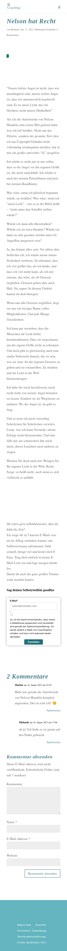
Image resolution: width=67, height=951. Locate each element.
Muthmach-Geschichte (45, 29)
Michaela (15, 29)
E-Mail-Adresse (18, 838)
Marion (19, 685)
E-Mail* (14, 600)
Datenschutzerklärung (32, 936)
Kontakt (41, 924)
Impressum (24, 924)
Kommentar (14, 784)
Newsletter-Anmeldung (31, 930)
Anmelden (33, 641)
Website (12, 855)
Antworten (53, 710)
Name (12, 822)
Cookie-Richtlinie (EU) (32, 942)
